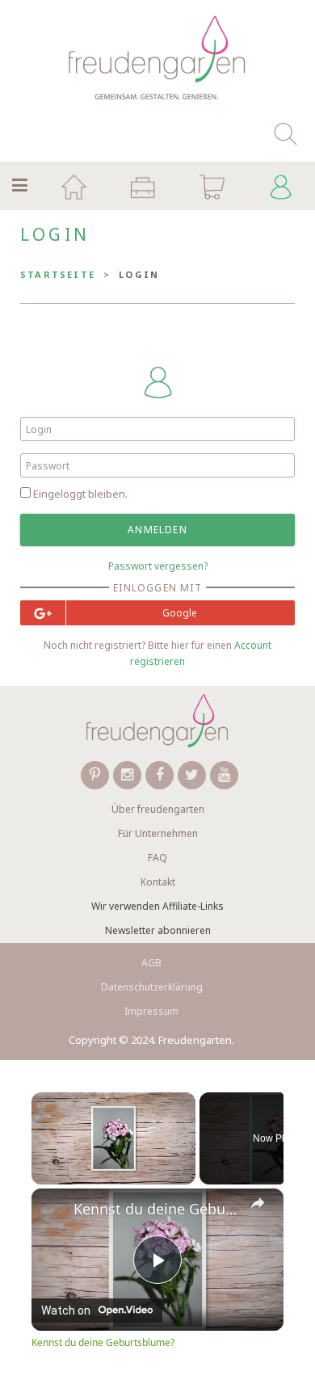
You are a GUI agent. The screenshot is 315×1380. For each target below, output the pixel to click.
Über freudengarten (157, 809)
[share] (258, 1202)
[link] (53, 1210)
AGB (151, 963)
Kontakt (158, 882)
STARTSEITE (57, 274)
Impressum (151, 1011)
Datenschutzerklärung (152, 987)
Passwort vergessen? (158, 566)
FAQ (157, 858)
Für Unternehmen (158, 833)
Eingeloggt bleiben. (80, 493)
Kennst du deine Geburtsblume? (158, 1209)
